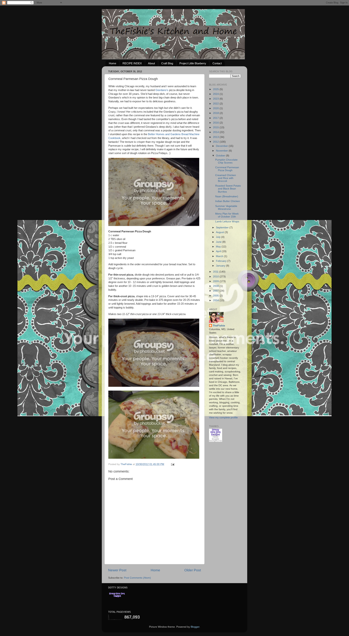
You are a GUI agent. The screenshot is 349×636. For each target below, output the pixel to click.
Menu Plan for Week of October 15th (227, 215)
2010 (216, 276)
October (221, 155)
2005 (216, 295)
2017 (216, 118)
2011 (216, 271)
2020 (216, 108)
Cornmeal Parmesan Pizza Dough (227, 169)
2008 (216, 286)
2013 (216, 137)
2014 (216, 132)
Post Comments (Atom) (137, 577)
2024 (216, 94)
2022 (216, 103)
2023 (216, 98)
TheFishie (219, 325)
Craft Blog (167, 63)
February (221, 261)
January (221, 265)
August (220, 232)
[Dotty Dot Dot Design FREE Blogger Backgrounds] (215, 441)
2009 (216, 281)
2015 (216, 127)
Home (112, 63)
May (219, 246)
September (222, 227)
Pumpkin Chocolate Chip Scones (226, 161)
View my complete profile (223, 417)
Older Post (192, 570)
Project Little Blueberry (192, 63)
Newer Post (117, 570)
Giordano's (161, 90)
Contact (217, 63)
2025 (216, 89)
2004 (216, 300)
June (219, 242)
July (218, 237)
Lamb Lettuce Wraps (227, 221)
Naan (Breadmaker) (226, 196)
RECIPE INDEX (132, 63)
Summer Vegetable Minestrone (226, 207)
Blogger (195, 626)
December (222, 146)
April (219, 251)
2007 (216, 290)
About (151, 63)
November (222, 150)
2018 (216, 113)
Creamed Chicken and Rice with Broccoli (225, 178)
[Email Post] (172, 464)
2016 (216, 122)
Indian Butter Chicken (227, 201)
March (220, 256)
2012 (216, 141)
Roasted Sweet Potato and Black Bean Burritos (228, 188)
